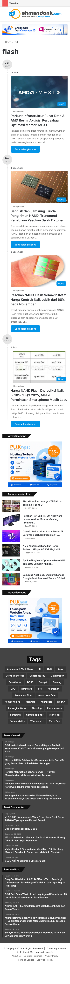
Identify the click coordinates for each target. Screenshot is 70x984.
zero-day (54, 721)
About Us (16, 956)
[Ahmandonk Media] (35, 14)
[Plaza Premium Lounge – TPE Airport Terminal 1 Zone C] (11, 506)
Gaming (57, 682)
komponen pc (12, 701)
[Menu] (4, 15)
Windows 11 (37, 721)
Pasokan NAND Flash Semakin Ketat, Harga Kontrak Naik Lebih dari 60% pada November (39, 299)
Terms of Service (25, 959)
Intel (39, 688)
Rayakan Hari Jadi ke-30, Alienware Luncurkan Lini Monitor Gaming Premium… (42, 519)
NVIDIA (61, 701)
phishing (37, 708)
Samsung (15, 714)
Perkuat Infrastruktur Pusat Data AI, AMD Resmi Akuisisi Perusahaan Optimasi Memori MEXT (38, 120)
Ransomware (54, 708)
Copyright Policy (44, 959)
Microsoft (46, 701)
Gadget (43, 682)
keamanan (53, 688)
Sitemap (38, 956)
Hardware (26, 688)
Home (8, 42)
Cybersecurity (37, 675)
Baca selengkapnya (25, 149)
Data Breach (57, 675)
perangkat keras (17, 708)
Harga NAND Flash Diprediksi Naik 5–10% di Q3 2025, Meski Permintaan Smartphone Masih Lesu (39, 395)
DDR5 (30, 682)
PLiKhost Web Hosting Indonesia (36, 952)
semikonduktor (34, 714)
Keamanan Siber (23, 695)
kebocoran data (47, 695)
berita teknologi (15, 675)
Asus (60, 669)
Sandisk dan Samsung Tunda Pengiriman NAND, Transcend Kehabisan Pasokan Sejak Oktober (37, 215)
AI (40, 669)
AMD (49, 669)
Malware (30, 701)
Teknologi (54, 714)
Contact (28, 956)
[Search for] (66, 15)
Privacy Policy (51, 956)
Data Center (15, 682)
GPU (13, 688)
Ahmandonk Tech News (20, 669)
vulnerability (17, 721)
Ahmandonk (18, 111)
